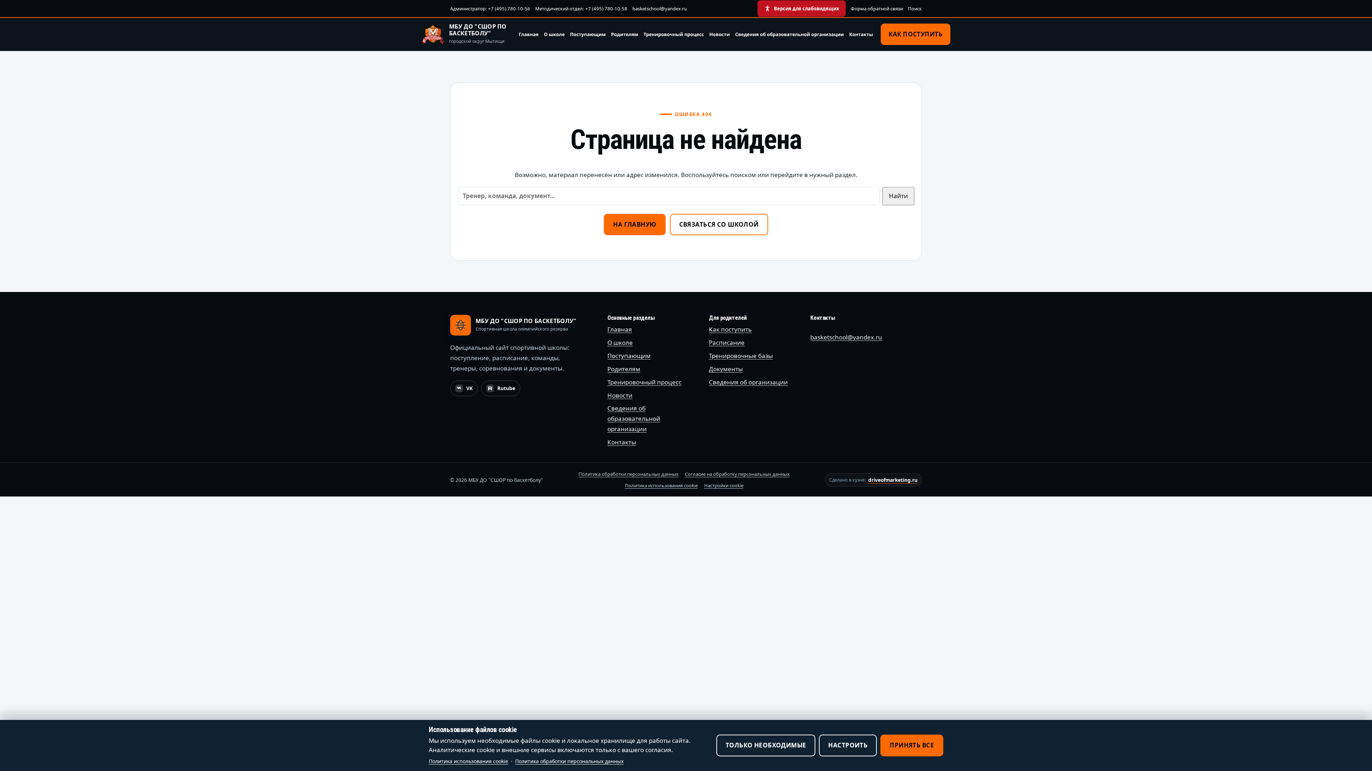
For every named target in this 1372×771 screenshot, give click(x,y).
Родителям (624, 34)
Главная (528, 34)
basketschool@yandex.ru (659, 8)
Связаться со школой (719, 224)
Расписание (727, 342)
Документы (726, 369)
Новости (719, 34)
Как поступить (916, 34)
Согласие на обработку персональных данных (737, 474)
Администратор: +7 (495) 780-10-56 (490, 8)
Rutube (503, 390)
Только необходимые (766, 745)
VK (466, 390)
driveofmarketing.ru (893, 479)
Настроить (848, 745)
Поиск (915, 8)
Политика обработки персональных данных (628, 474)
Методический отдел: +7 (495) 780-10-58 (581, 8)
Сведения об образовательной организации (789, 34)
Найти (898, 196)
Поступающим (588, 34)
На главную (634, 224)
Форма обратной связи (877, 8)
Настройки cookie (724, 485)
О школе (554, 34)
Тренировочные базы (741, 356)
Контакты (861, 34)
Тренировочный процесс (673, 34)
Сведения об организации (748, 382)
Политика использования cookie (661, 485)
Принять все (912, 745)
